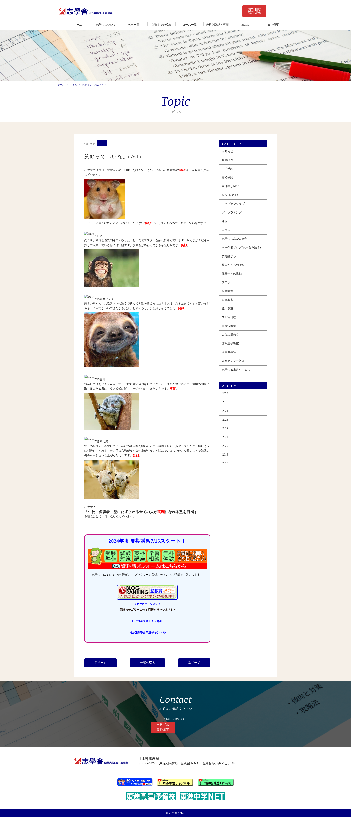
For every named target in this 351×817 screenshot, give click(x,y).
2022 (225, 428)
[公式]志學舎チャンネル (147, 621)
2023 (225, 419)
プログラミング (232, 212)
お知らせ (227, 151)
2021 (225, 437)
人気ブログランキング (147, 604)
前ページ (100, 662)
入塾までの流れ (161, 24)
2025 (225, 402)
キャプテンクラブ (233, 203)
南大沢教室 (229, 326)
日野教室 (227, 299)
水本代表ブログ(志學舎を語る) (241, 247)
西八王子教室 (230, 343)
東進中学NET (230, 186)
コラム (73, 84)
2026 (225, 393)
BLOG (245, 24)
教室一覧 (133, 24)
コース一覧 (189, 24)
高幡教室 (227, 291)
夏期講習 (227, 160)
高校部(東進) (230, 195)
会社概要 (273, 24)
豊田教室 (227, 308)
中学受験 (227, 168)
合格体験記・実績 (217, 24)
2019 (225, 454)
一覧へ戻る (147, 662)
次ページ (194, 662)
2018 (225, 463)
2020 (225, 445)
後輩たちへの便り (233, 264)
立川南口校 (229, 317)
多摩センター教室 (233, 361)
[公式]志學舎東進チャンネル (147, 632)
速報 (225, 221)
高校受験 (227, 177)
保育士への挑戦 (232, 273)
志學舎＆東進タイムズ (236, 369)
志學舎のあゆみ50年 (234, 238)
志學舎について (106, 24)
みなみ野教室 (230, 334)
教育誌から (229, 256)
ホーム (78, 24)
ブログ (226, 282)
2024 (225, 410)
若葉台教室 (229, 352)
